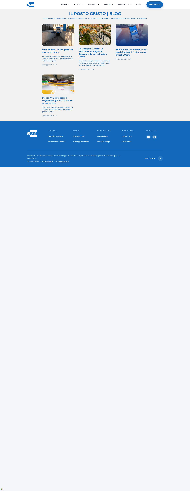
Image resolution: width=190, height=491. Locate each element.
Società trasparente (55, 136)
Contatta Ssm (127, 136)
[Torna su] (160, 158)
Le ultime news (102, 136)
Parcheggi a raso (79, 136)
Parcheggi (92, 4)
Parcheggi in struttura (81, 142)
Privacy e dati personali (56, 142)
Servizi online (126, 142)
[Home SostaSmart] (35, 133)
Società (64, 4)
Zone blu (77, 4)
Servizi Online (155, 4)
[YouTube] (148, 137)
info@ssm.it (49, 161)
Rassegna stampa (103, 142)
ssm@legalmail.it (63, 161)
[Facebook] (154, 137)
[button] (3, 489)
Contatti (139, 4)
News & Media (123, 4)
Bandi (106, 4)
